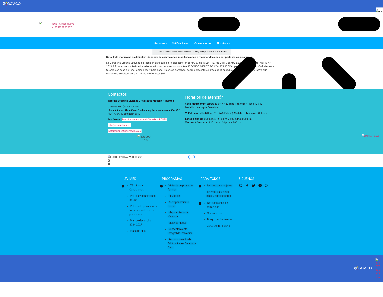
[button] (191, 160)
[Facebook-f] (247, 185)
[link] (363, 269)
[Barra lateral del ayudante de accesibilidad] (379, 11)
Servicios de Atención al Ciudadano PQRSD (144, 119)
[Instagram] (241, 185)
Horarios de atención (204, 97)
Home (159, 52)
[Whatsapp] (266, 185)
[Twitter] (253, 185)
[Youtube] (260, 185)
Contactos (117, 94)
